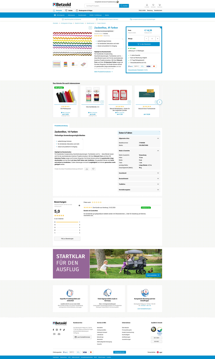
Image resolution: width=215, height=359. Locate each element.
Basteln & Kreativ (79, 23)
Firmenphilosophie (127, 330)
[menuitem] (142, 10)
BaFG (95, 357)
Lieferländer (100, 334)
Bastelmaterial (90, 23)
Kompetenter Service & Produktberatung (105, 2)
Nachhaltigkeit (126, 334)
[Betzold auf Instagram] (57, 330)
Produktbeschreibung (61, 126)
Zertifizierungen (126, 337)
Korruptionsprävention (87, 357)
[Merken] (90, 27)
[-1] (147, 39)
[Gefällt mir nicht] (93, 169)
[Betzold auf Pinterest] (60, 330)
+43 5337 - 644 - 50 (146, 305)
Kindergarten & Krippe (66, 23)
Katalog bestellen (101, 330)
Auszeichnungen (126, 339)
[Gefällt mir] (86, 169)
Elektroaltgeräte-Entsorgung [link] (104, 341)
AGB (69, 357)
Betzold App (100, 337)
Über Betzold (125, 327)
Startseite (55, 23)
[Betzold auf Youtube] (54, 334)
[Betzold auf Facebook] (53, 330)
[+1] (158, 39)
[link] (153, 5)
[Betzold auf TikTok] (64, 330)
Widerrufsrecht (76, 357)
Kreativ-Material (101, 23)
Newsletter (100, 327)
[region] (107, 162)
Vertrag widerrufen (120, 352)
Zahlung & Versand (102, 332)
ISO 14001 (156, 337)
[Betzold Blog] (59, 334)
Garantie (99, 344)
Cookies (109, 357)
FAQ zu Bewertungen (67, 238)
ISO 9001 (156, 341)
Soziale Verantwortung (128, 332)
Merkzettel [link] (100, 339)
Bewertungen (101, 357)
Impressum (56, 357)
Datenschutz (63, 357)
